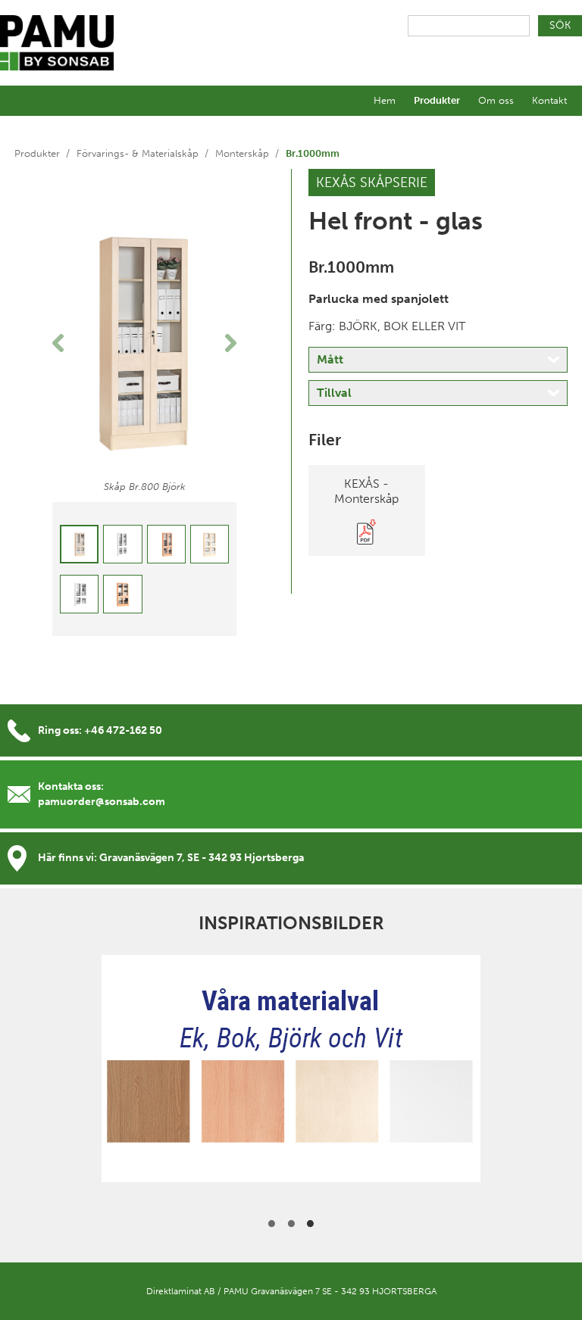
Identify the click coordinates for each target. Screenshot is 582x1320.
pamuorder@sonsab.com (101, 801)
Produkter (437, 100)
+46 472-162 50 (123, 730)
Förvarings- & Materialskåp (138, 153)
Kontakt (549, 100)
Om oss (496, 100)
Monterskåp (242, 153)
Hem (385, 100)
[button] (66, 343)
